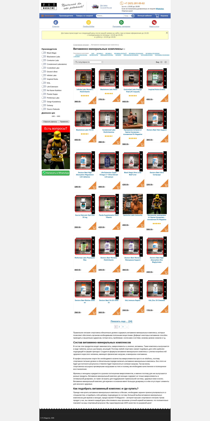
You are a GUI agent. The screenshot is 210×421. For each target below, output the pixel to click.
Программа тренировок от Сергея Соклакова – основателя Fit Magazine (156, 217)
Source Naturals (53, 109)
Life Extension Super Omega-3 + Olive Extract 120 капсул (109, 175)
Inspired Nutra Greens (156, 89)
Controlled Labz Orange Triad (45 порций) (133, 91)
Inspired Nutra (52, 79)
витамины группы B (120, 53)
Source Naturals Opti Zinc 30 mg (85, 216)
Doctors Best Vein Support (157, 130)
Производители (66, 16)
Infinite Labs (51, 75)
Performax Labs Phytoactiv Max (85, 259)
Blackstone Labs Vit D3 (85, 130)
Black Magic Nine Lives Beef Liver (132, 174)
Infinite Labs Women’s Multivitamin (85, 91)
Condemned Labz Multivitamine (108, 131)
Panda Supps (52, 94)
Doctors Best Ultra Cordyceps (157, 174)
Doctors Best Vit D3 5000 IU (108, 301)
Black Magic (52, 53)
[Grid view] (161, 62)
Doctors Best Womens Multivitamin (109, 259)
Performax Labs (53, 98)
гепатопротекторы (81, 55)
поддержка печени (146, 55)
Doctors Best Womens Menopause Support (132, 259)
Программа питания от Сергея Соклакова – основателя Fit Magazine (132, 132)
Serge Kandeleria (54, 102)
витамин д (100, 53)
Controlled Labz (53, 68)
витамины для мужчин (152, 53)
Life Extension (52, 87)
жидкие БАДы (94, 55)
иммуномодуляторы (107, 55)
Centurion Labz (53, 60)
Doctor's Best (52, 72)
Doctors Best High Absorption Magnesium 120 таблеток (85, 175)
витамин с (109, 53)
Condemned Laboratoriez (57, 64)
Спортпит (55, 26)
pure (92, 53)
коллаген (118, 55)
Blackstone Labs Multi (108, 89)
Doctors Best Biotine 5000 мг (85, 301)
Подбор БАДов (88, 26)
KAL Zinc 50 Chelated (157, 300)
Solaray (50, 105)
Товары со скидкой (84, 16)
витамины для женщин (136, 53)
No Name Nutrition (54, 90)
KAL (48, 83)
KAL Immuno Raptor (132, 300)
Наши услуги (154, 26)
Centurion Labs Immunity (132, 215)
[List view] (166, 62)
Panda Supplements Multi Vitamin (109, 216)
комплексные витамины (131, 55)
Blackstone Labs (53, 57)
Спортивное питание (81, 45)
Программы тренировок (121, 26)
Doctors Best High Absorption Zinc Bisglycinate (157, 260)
